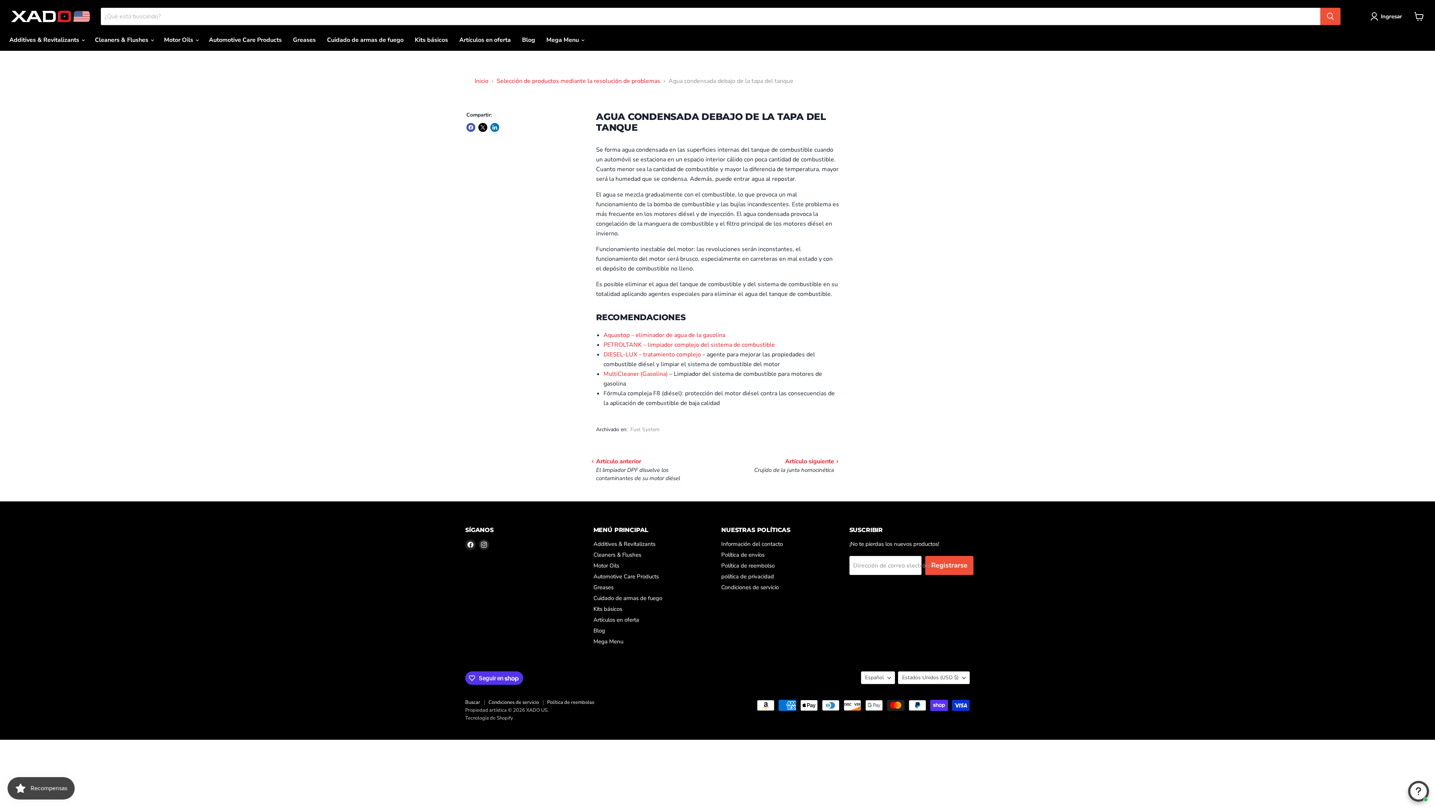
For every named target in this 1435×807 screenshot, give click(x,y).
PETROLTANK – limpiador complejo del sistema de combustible (689, 345)
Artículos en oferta (485, 40)
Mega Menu (563, 40)
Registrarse (949, 565)
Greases (304, 40)
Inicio (481, 81)
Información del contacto (752, 544)
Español (874, 677)
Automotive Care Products (245, 40)
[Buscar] (1330, 16)
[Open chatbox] (1418, 791)
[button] (1387, 16)
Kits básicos (431, 40)
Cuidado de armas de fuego (365, 40)
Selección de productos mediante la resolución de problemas (578, 81)
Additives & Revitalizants (45, 40)
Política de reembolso (748, 565)
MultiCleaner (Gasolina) (636, 374)
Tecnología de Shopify (489, 718)
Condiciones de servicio (750, 587)
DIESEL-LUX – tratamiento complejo (652, 354)
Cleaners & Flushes (122, 40)
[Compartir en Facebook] (470, 127)
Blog (528, 40)
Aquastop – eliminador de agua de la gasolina (664, 335)
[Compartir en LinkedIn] (494, 127)
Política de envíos (743, 555)
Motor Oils (179, 40)
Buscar (472, 702)
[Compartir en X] (482, 127)
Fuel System (645, 429)
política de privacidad (747, 576)
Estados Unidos (930, 677)
